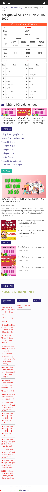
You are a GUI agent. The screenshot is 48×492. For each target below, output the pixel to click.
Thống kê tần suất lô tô (11, 161)
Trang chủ (4, 8)
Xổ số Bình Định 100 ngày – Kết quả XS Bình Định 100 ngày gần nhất (8, 418)
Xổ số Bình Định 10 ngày (11, 165)
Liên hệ (4, 321)
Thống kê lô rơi (7, 149)
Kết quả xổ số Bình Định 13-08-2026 (24, 120)
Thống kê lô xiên (8, 153)
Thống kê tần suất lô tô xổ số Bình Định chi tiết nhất (8, 396)
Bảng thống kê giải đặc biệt (12, 138)
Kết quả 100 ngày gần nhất (12, 134)
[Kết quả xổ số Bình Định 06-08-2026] (39, 109)
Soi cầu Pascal (7, 157)
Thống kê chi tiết (7, 391)
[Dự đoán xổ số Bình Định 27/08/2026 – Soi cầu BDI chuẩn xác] (24, 176)
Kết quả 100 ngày (7, 318)
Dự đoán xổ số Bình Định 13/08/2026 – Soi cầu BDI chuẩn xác (31, 232)
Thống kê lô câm (8, 142)
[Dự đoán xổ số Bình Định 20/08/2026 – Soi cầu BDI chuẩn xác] (9, 221)
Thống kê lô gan (8, 146)
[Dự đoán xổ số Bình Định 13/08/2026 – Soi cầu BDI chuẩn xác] (9, 231)
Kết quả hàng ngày (16, 8)
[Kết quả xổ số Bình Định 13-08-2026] (24, 109)
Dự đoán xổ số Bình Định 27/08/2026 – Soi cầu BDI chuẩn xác (22, 200)
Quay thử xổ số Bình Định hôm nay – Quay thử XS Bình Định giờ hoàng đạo (8, 372)
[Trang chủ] (3, 2)
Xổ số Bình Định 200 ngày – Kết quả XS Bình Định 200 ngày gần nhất (8, 431)
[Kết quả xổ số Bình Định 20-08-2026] (8, 109)
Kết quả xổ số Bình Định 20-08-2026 (9, 120)
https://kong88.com (23, 486)
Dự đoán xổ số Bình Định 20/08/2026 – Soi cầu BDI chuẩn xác (31, 222)
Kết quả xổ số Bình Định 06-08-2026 (39, 120)
